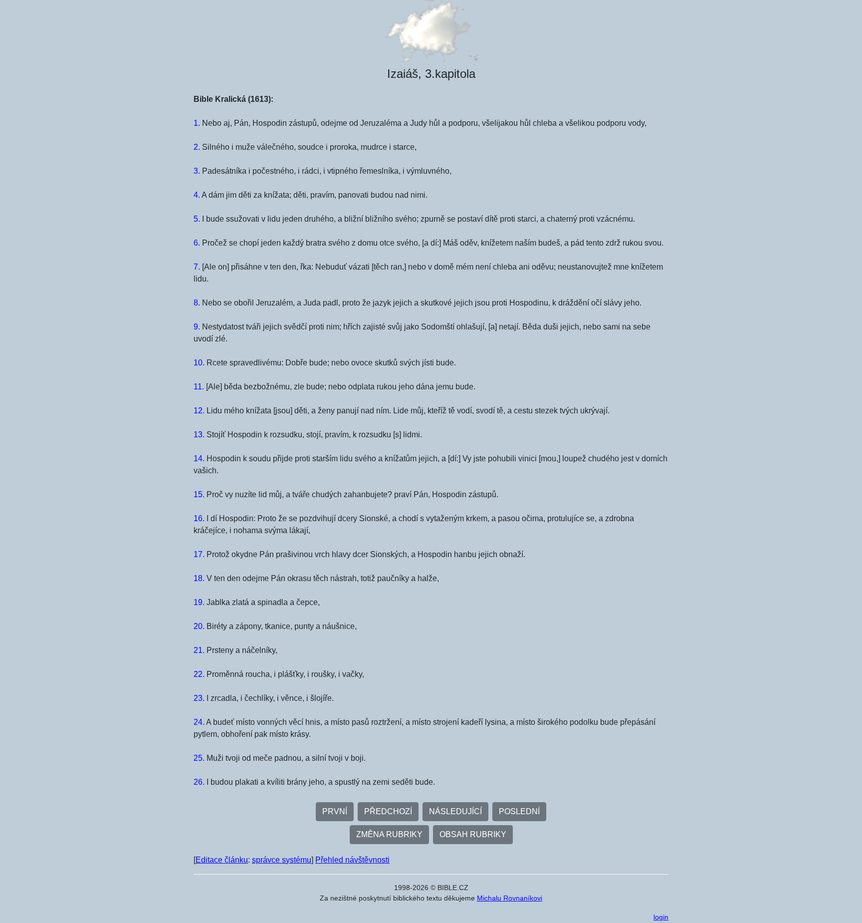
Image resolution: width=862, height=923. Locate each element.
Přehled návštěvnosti (352, 860)
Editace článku (222, 860)
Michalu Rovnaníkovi (509, 898)
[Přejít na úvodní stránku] (431, 32)
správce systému (281, 860)
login (660, 917)
